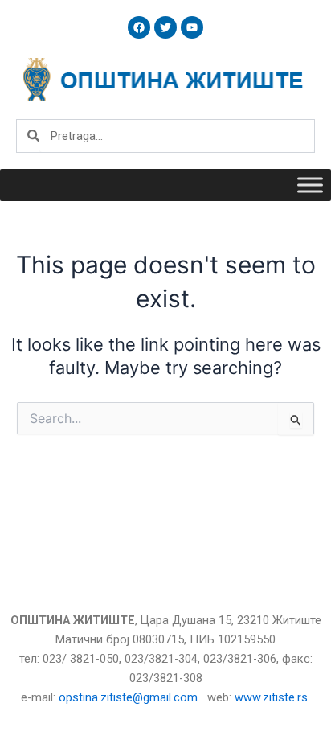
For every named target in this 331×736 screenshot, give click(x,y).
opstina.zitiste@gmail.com (128, 697)
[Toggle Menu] (310, 184)
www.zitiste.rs (273, 697)
